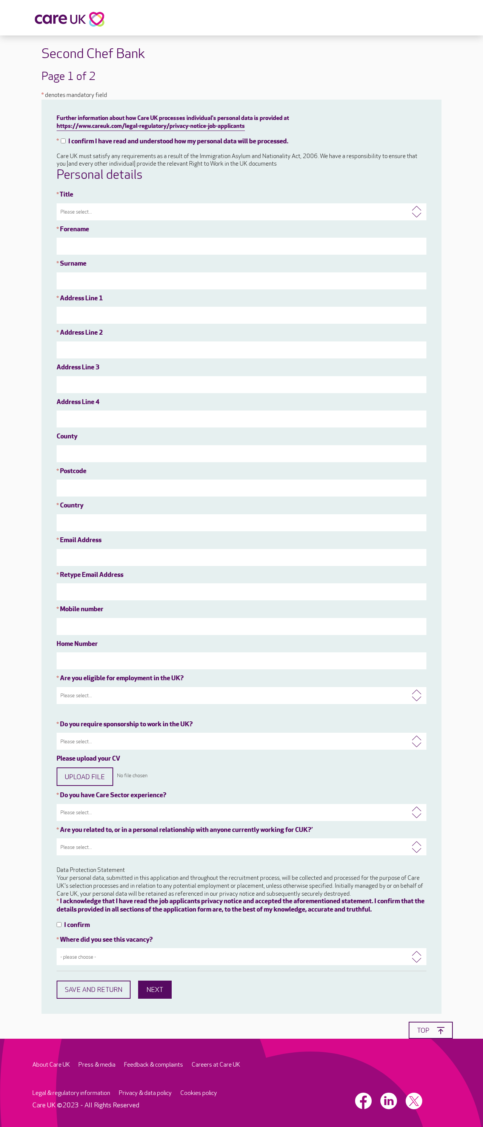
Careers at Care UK (216, 1065)
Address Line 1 (80, 298)
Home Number (77, 644)
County (67, 437)
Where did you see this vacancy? (105, 940)
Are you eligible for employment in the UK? (120, 678)
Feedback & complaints (153, 1065)
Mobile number (80, 609)
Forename (73, 229)
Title (65, 195)
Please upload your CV (88, 759)
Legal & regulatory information (71, 1093)
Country (70, 506)
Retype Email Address (90, 575)
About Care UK (51, 1065)
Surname (71, 264)
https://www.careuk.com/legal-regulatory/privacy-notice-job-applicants (151, 126)
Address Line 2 (80, 333)
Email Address (79, 540)
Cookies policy (198, 1093)
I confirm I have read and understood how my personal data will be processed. (178, 141)
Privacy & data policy (145, 1093)
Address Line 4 (78, 402)
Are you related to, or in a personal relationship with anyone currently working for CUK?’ (185, 830)
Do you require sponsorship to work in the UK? (125, 724)
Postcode (71, 471)
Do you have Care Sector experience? (111, 795)
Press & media (96, 1065)
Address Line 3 (78, 367)
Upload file (85, 777)
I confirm (77, 925)
